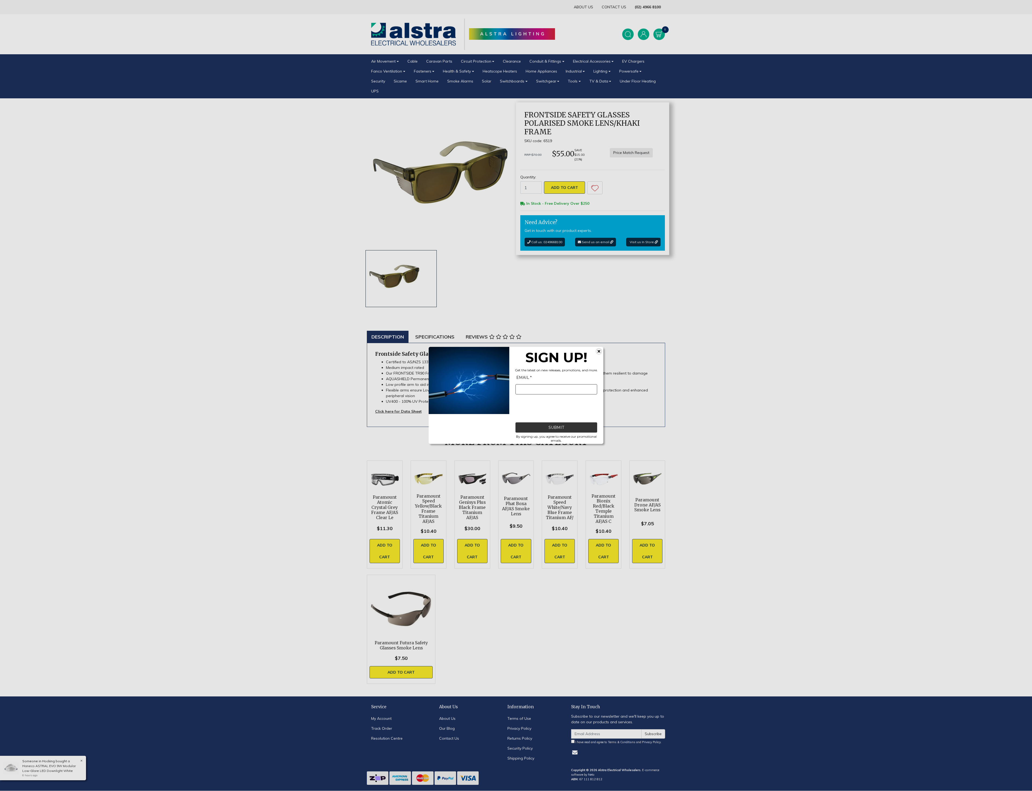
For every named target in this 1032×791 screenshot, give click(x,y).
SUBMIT (556, 427)
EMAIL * (524, 377)
